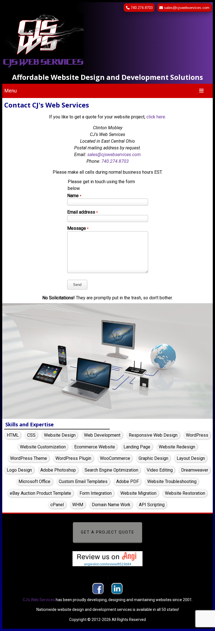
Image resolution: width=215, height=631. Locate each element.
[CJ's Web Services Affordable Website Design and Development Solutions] (107, 41)
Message (77, 228)
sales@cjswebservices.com (186, 8)
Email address (82, 212)
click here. (156, 116)
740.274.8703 (142, 8)
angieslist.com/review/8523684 (107, 564)
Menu (10, 91)
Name (74, 195)
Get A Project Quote (107, 532)
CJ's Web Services (39, 599)
